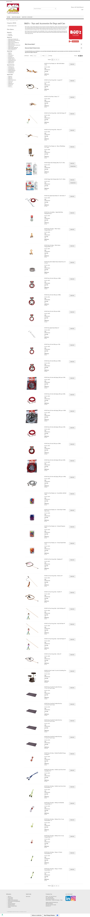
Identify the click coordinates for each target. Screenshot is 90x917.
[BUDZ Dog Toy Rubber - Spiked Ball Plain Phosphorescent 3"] (34, 218)
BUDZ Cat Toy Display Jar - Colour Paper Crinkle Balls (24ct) (55, 510)
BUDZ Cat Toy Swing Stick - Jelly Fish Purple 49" (55, 638)
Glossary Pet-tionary (11, 903)
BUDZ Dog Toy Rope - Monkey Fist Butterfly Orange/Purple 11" (54, 803)
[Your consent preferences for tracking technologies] (2, 914)
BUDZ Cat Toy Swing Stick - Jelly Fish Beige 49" (55, 608)
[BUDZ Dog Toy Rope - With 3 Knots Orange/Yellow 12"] (34, 235)
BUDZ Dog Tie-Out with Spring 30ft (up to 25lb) (54, 427)
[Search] (55, 8)
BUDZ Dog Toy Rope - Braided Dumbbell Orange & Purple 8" (55, 753)
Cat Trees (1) (11, 55)
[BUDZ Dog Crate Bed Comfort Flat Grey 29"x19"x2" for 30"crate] (34, 726)
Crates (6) (10, 56)
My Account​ (28, 896)
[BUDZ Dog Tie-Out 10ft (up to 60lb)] (34, 317)
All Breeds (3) (11, 66)
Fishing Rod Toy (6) (12, 60)
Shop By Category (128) (12, 25)
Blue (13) (10, 77)
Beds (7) (10, 54)
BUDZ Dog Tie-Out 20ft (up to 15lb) (52, 344)
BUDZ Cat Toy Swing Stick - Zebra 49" (52, 654)
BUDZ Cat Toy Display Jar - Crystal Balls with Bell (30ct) (55, 493)
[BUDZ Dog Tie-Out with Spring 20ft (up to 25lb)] (34, 384)
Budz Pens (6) (11, 46)
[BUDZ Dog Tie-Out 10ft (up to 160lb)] (34, 284)
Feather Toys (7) (12, 58)
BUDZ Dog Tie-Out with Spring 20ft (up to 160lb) (55, 410)
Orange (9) (11, 84)
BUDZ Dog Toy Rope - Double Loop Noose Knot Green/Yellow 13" (55, 786)
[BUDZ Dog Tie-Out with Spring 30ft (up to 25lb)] (34, 433)
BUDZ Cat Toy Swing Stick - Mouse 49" (53, 129)
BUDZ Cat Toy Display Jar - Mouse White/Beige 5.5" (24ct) (54, 146)
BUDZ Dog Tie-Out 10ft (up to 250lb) (52, 294)
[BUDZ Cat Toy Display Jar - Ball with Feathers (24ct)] (34, 70)
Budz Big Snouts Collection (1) (14, 40)
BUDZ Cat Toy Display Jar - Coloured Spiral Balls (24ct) (55, 543)
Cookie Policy (10, 898)
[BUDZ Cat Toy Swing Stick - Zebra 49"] (34, 660)
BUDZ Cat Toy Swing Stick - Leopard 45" (53, 80)
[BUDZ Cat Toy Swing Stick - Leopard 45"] (34, 86)
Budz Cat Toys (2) (12, 41)
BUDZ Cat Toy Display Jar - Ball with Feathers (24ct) (54, 64)
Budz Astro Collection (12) (13, 39)
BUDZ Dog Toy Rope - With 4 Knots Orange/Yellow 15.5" (52, 245)
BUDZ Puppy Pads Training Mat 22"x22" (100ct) (54, 179)
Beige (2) (10, 76)
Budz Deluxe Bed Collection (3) (14, 45)
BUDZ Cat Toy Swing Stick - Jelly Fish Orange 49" (55, 113)
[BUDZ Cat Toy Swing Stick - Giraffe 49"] (34, 598)
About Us (9, 896)
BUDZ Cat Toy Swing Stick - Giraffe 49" (53, 591)
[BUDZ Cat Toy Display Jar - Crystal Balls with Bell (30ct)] (34, 499)
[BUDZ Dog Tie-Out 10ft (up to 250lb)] (34, 301)
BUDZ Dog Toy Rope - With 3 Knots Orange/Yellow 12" (52, 229)
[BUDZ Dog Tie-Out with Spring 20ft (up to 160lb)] (34, 417)
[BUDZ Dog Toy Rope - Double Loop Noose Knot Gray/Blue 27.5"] (34, 776)
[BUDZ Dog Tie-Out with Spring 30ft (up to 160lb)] (34, 483)
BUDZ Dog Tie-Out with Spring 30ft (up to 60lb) (54, 460)
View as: (75, 55)
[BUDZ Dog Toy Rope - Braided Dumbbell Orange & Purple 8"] (34, 759)
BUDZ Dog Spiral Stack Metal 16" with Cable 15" (55, 195)
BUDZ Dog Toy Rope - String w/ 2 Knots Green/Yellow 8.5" (53, 852)
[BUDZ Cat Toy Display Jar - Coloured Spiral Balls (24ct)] (34, 549)
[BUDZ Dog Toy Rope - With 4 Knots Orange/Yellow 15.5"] (34, 251)
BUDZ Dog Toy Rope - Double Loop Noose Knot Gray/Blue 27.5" (55, 770)
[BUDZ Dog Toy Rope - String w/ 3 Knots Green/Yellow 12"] (34, 875)
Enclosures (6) (11, 57)
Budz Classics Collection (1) (14, 42)
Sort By (31, 55)
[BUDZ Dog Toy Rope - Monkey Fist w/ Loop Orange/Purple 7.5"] (34, 842)
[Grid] (79, 56)
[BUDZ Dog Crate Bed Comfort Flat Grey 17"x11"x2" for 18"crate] (34, 693)
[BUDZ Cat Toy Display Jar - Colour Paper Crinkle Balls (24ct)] (34, 516)
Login (82, 9)
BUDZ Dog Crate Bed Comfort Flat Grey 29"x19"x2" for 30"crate (53, 720)
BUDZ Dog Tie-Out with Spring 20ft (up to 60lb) (54, 394)
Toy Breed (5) (11, 72)
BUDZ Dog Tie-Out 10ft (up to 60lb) (52, 311)
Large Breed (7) (11, 69)
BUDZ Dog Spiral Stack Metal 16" (51, 327)
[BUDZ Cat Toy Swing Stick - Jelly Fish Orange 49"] (34, 119)
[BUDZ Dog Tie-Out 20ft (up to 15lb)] (34, 350)
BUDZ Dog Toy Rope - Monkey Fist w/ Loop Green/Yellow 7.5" (54, 819)
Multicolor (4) (11, 83)
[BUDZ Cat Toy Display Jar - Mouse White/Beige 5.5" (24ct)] (34, 152)
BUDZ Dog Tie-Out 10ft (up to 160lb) (52, 278)
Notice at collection (37, 915)
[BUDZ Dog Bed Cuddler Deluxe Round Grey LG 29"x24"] (34, 268)
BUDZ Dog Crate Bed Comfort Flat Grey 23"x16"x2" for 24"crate (53, 704)
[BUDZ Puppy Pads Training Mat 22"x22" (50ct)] (34, 169)
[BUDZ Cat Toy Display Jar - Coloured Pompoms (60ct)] (34, 532)
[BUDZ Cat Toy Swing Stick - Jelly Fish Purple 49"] (34, 644)
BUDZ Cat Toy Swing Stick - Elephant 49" (53, 559)
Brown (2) (10, 78)
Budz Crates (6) (11, 43)
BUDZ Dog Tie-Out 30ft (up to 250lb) (52, 443)
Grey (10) (10, 82)
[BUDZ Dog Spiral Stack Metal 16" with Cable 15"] (34, 202)
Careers (9, 907)
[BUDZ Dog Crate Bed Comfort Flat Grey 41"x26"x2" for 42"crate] (34, 743)
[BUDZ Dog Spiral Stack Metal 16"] (34, 334)
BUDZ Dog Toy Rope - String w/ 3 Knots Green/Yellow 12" (53, 869)
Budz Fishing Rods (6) (13, 48)
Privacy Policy (10, 897)
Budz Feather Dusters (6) (13, 47)
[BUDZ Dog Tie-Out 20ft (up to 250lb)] (34, 367)
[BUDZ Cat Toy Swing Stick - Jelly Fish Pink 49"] (34, 629)
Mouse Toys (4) (11, 61)
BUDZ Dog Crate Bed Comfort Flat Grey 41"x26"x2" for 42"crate (53, 737)
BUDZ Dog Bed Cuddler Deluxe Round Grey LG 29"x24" (55, 262)
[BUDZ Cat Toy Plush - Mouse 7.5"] (34, 103)
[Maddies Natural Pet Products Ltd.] (12, 8)
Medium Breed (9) (12, 70)
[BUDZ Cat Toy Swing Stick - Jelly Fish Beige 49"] (34, 614)
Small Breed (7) (11, 71)
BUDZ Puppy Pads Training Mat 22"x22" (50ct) (54, 162)
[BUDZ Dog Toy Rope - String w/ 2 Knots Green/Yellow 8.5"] (34, 858)
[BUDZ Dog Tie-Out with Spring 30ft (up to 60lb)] (34, 466)
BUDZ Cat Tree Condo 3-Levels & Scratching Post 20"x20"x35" (55, 671)
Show (43, 55)
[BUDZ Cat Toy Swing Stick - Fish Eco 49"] (34, 581)
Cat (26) (10, 34)
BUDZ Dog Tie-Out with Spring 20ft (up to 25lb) (54, 377)
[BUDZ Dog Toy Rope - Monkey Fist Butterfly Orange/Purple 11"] (34, 809)
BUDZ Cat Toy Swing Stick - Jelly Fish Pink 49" (54, 623)
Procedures (10, 902)
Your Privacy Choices (49, 915)
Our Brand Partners (11, 904)
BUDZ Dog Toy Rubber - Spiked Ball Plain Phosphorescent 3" (53, 212)
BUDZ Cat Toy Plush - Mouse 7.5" (51, 96)
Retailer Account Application (13, 900)
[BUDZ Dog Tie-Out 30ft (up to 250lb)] (34, 450)
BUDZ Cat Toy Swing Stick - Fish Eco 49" (53, 575)
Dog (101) (10, 35)
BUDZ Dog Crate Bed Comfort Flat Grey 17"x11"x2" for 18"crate (53, 687)
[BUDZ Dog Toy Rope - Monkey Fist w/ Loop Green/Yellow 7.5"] (34, 825)
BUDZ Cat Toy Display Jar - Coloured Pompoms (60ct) (54, 526)
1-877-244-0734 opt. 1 (53, 896)
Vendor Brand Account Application (14, 901)
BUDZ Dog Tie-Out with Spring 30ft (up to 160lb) (55, 476)
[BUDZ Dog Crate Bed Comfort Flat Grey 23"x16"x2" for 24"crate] (34, 710)
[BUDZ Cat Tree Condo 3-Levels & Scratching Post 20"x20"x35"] (34, 677)
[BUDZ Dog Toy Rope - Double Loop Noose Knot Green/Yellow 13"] (34, 792)
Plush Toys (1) (11, 62)
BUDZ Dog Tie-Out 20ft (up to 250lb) (52, 361)
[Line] (82, 56)
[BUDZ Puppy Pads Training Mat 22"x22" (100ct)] (34, 185)
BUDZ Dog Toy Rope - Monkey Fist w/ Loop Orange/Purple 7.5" (54, 836)
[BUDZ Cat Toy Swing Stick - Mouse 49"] (34, 136)
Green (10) (11, 81)
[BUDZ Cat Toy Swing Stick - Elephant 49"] (34, 565)
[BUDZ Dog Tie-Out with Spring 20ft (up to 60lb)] (34, 400)
